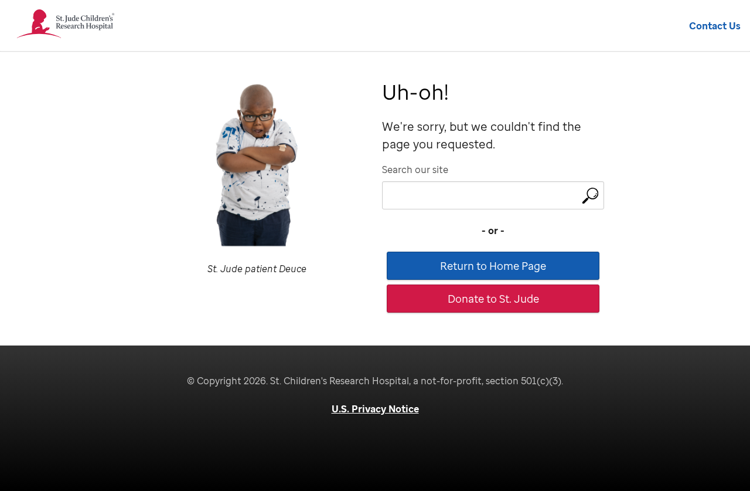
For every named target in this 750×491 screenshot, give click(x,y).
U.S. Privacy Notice (375, 408)
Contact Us (715, 25)
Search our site (415, 169)
